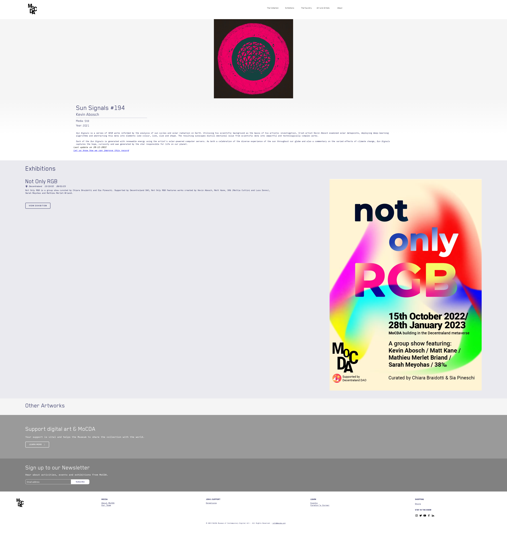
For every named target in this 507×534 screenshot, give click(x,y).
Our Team (106, 505)
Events (314, 503)
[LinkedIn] (433, 515)
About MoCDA (107, 503)
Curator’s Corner (319, 505)
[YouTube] (424, 515)
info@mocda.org (279, 523)
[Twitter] (420, 515)
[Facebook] (428, 515)
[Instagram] (416, 515)
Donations (211, 503)
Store (418, 504)
